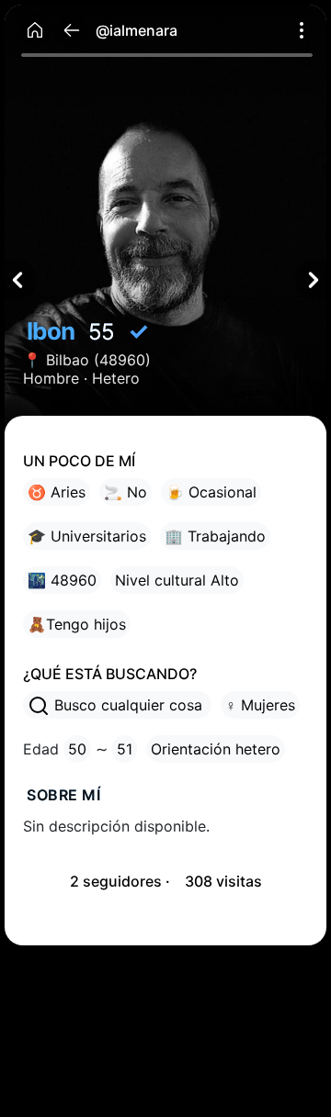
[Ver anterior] (20, 280)
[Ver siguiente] (310, 280)
